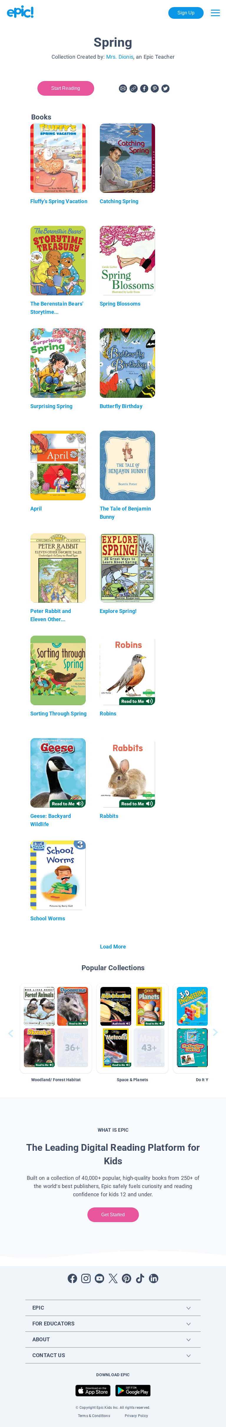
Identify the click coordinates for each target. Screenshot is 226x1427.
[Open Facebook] (72, 1278)
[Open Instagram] (86, 1278)
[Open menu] (215, 12)
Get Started (113, 1215)
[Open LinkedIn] (153, 1278)
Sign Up (186, 13)
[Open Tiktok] (140, 1278)
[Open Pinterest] (126, 1278)
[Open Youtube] (99, 1278)
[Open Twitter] (113, 1278)
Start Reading (66, 88)
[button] (56, 1028)
